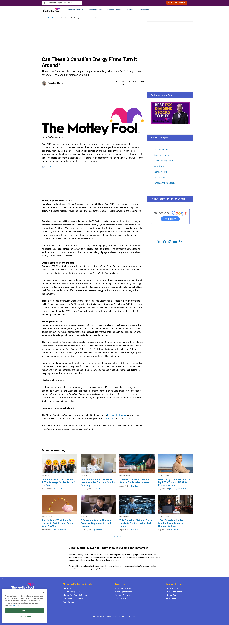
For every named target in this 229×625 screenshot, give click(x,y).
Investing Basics (95, 10)
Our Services (144, 10)
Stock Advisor (172, 588)
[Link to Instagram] (170, 242)
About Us (129, 10)
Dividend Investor (174, 592)
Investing (51, 18)
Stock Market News (75, 10)
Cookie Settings (24, 616)
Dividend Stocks (161, 155)
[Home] (2, 579)
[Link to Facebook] (164, 242)
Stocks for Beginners (163, 160)
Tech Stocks (159, 177)
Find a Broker (120, 598)
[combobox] (78, 3)
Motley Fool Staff (54, 83)
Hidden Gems (172, 595)
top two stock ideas (116, 415)
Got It (24, 610)
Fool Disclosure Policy (73, 598)
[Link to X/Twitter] (159, 242)
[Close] (43, 592)
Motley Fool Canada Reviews (76, 595)
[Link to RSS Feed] (181, 242)
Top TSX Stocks (161, 149)
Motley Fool (176, 3)
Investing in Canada (123, 592)
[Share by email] (123, 84)
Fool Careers (68, 602)
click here (109, 418)
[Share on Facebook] (117, 84)
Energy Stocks (160, 172)
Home (44, 18)
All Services (171, 598)
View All (117, 536)
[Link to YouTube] (175, 242)
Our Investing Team (71, 592)
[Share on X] (120, 84)
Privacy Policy (16, 605)
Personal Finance (114, 10)
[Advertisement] (93, 37)
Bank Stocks (159, 166)
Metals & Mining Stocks (164, 183)
